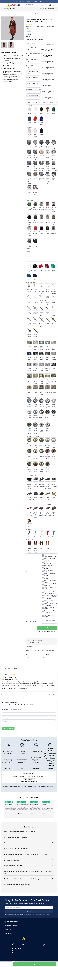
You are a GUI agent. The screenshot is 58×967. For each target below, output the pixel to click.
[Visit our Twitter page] (23, 944)
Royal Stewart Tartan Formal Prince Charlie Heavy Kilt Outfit (26, 13)
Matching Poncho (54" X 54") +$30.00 (50, 604)
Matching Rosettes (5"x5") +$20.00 (49, 611)
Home (5, 13)
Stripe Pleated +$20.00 (50, 556)
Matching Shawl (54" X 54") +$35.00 (50, 597)
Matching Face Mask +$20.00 (49, 608)
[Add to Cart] (47, 628)
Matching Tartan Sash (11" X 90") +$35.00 (50, 592)
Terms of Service (42, 914)
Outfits (9, 13)
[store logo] (13, 5)
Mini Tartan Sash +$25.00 (50, 595)
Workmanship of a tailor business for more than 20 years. (11, 9)
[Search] (35, 4)
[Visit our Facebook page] (13, 944)
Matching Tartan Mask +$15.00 (50, 574)
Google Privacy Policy (30, 914)
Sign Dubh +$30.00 (49, 565)
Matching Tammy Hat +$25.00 (50, 567)
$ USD (42, 4)
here (38, 762)
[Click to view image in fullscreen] (12, 28)
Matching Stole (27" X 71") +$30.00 (50, 601)
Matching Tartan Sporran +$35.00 (48, 562)
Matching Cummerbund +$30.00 (50, 578)
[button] (30, 24)
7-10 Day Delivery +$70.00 (48, 616)
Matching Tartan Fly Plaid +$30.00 (49, 559)
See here (19, 759)
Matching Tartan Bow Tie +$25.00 (50, 581)
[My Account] (50, 4)
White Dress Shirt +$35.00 (48, 571)
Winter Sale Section (36, 1)
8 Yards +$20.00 (48, 555)
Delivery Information (29, 778)
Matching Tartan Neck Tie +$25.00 (50, 584)
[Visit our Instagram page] (34, 944)
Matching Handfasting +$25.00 (50, 588)
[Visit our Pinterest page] (44, 944)
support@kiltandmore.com (29, 781)
